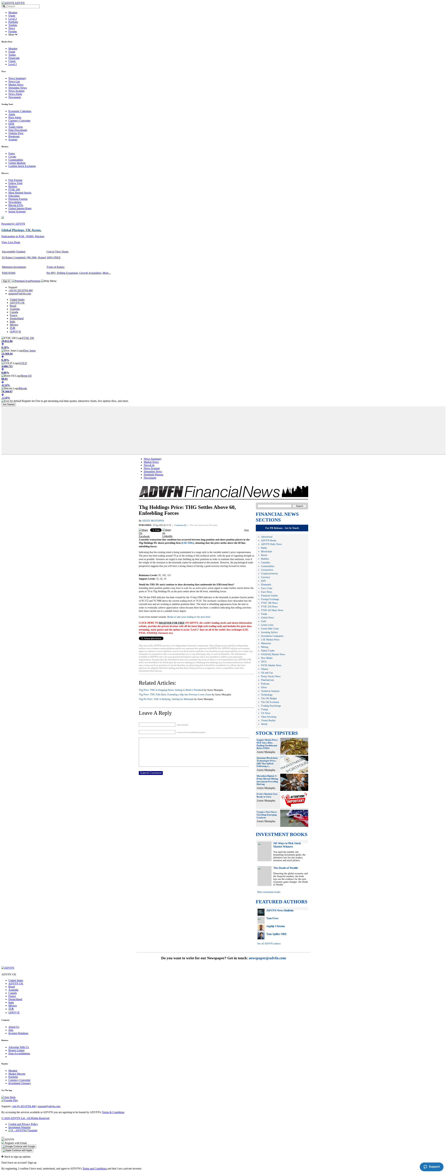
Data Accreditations (19, 1053)
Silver (264, 687)
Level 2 (12, 18)
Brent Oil (26, 375)
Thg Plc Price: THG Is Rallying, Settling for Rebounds (166, 699)
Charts (12, 61)
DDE (11, 123)
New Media (266, 658)
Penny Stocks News (270, 676)
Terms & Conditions (113, 1112)
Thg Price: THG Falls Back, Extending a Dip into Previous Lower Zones (175, 694)
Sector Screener (17, 211)
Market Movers (16, 1073)
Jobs (10, 1030)
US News (265, 713)
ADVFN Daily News (271, 544)
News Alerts (15, 94)
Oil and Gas (267, 672)
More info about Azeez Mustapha (203, 525)
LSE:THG (187, 543)
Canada (14, 312)
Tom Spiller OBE (276, 934)
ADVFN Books (268, 540)
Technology (267, 694)
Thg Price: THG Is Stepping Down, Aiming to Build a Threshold (171, 690)
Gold (263, 621)
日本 (12, 328)
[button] (18, 1147)
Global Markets (16, 162)
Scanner (12, 139)
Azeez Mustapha (153, 520)
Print (246, 530)
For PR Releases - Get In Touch (282, 528)
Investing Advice (269, 632)
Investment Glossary (19, 1083)
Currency (265, 577)
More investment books (268, 892)
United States (17, 299)
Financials (14, 57)
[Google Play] (9, 1100)
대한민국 (15, 331)
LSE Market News (270, 639)
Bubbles (265, 559)
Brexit (264, 555)
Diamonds (266, 584)
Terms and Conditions (94, 1168)
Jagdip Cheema (275, 926)
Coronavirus (267, 570)
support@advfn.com (19, 293)
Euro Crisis (266, 588)
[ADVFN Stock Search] (3, 6)
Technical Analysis (270, 691)
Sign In (6, 281)
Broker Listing (16, 1050)
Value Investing (268, 716)
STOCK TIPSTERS (277, 733)
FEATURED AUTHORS (281, 901)
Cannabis (265, 562)
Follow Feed (15, 183)
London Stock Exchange (22, 166)
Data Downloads (17, 130)
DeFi (263, 581)
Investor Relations (18, 1033)
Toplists (12, 25)
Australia (15, 308)
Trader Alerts (15, 126)
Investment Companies (272, 636)
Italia (12, 321)
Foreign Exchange (270, 599)
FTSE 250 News (269, 606)
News (11, 28)
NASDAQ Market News (273, 654)
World (264, 724)
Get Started (8, 404)
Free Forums (15, 180)
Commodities (15, 159)
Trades (12, 54)
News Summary (17, 78)
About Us (13, 1026)
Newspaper (14, 97)
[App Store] (8, 1097)
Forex (11, 153)
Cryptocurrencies (269, 573)
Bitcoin (23, 388)
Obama (264, 669)
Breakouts (14, 136)
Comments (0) (180, 525)
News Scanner (16, 90)
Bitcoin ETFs (15, 205)
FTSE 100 (14, 189)
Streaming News (17, 87)
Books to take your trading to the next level (188, 617)
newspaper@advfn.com (267, 958)
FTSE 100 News (269, 603)
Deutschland (17, 318)
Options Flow (16, 133)
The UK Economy (270, 702)
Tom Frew (272, 918)
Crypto (12, 156)
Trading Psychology (271, 705)
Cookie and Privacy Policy (23, 1124)
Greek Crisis (267, 625)
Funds (264, 614)
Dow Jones (29, 350)
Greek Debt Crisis (270, 628)
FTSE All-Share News (272, 610)
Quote (11, 15)
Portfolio (13, 21)
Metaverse (266, 643)
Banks (264, 548)
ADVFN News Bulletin (280, 910)
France (13, 315)
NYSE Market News (271, 665)
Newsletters (14, 202)
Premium (35, 280)
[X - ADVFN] (16, 1130)
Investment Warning (19, 1127)
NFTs (263, 661)
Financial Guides (269, 595)
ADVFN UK (17, 302)
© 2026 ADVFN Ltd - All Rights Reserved (25, 1118)
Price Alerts (14, 117)
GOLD (23, 363)
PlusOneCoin (267, 680)
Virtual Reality (268, 720)
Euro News (266, 592)
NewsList (149, 465)
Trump (264, 709)
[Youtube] (31, 1130)
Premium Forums (17, 198)
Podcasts (265, 683)
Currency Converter (19, 120)
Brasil (13, 305)
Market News (15, 84)
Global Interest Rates (19, 208)
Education (14, 195)
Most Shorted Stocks (19, 192)
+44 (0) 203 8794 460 (20, 290)
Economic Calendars (19, 111)
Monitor (12, 12)
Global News (267, 617)
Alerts (11, 114)
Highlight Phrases (153, 474)
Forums (12, 31)
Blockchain (266, 551)
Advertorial (266, 537)
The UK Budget (269, 698)
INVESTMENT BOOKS (281, 834)
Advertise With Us (18, 1047)
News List (14, 81)
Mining (264, 647)
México (14, 324)
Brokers (12, 186)
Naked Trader (268, 650)
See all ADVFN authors (269, 943)
